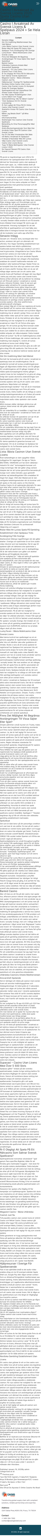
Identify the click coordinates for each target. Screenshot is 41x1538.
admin (26, 1469)
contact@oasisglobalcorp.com (14, 1521)
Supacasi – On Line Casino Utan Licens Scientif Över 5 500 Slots (17, 70)
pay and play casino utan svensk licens (21, 276)
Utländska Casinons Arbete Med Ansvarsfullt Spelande (14, 66)
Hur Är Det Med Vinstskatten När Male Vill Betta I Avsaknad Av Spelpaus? (17, 135)
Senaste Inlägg (7, 40)
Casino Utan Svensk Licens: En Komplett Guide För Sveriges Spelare (18, 87)
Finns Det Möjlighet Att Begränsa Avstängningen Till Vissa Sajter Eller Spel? (18, 58)
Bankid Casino (7, 63)
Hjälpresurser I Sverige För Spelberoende (18, 82)
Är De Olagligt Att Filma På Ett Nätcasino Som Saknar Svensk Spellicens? (18, 75)
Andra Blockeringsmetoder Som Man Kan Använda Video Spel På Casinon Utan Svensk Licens (18, 130)
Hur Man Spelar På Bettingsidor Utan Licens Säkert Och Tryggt (16, 96)
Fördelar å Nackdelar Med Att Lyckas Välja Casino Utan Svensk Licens (16, 140)
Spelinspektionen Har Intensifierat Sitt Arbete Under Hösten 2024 (17, 91)
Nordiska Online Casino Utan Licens (16, 84)
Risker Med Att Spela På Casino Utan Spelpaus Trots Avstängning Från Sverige (18, 49)
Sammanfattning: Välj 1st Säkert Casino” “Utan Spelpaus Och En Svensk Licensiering (18, 101)
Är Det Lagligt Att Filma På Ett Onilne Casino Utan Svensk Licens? (16, 106)
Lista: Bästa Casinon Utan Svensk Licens (18, 46)
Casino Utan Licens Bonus (12, 143)
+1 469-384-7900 (8, 1518)
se (14, 1471)
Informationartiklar (9, 118)
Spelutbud (6, 61)
